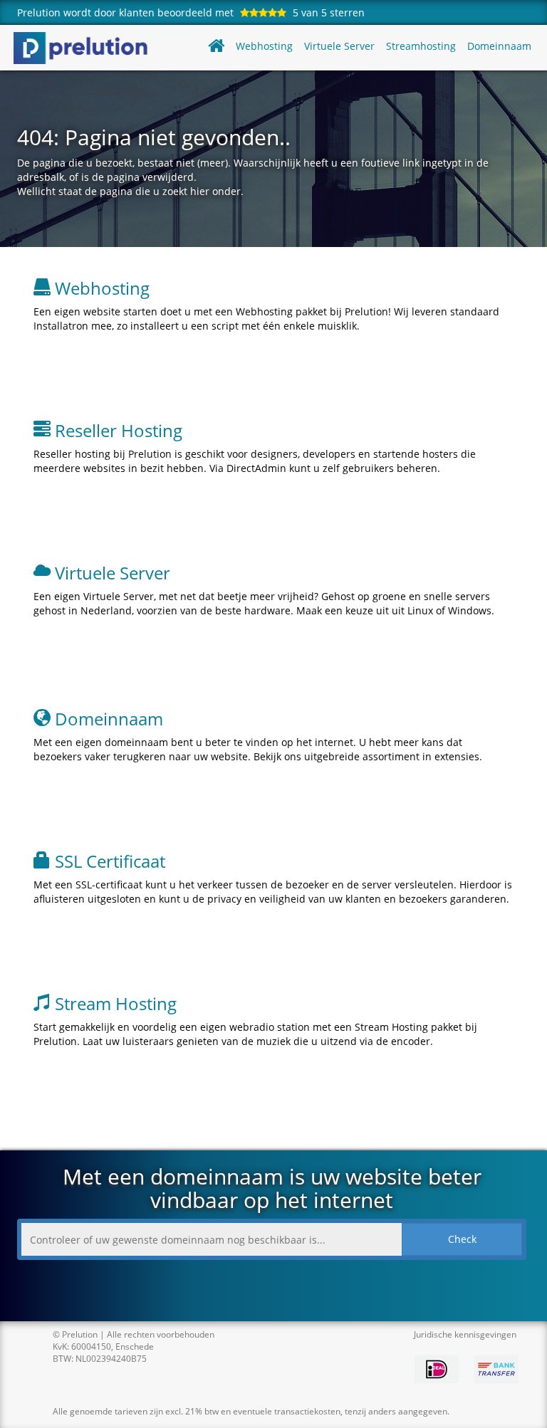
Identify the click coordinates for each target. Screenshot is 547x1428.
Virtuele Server (339, 46)
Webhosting (264, 46)
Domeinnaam (499, 46)
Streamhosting (421, 46)
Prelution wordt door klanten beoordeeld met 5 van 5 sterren (191, 12)
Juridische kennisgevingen (465, 1334)
